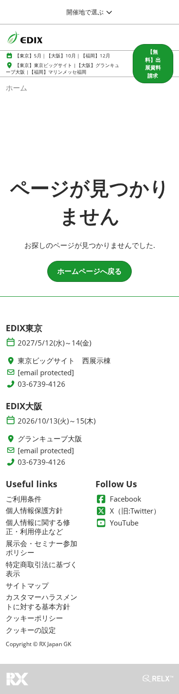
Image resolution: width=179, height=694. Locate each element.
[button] (153, 63)
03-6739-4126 (41, 384)
